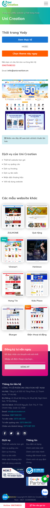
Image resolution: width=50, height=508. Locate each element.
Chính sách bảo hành (35, 451)
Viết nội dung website (13, 181)
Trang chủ (6, 13)
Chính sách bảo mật (34, 448)
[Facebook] (4, 433)
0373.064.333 (25, 422)
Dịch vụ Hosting (10, 168)
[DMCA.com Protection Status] (9, 497)
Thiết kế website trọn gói (14, 160)
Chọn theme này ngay (25, 53)
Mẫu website (18, 13)
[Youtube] (18, 433)
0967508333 (8, 65)
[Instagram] (24, 433)
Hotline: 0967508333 (12, 505)
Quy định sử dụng (33, 444)
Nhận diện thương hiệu (13, 177)
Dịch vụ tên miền (11, 173)
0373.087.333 (29, 426)
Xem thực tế (25, 39)
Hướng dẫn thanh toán (36, 455)
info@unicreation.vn (17, 70)
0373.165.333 (19, 419)
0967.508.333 (15, 415)
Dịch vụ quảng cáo (12, 164)
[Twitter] (11, 433)
